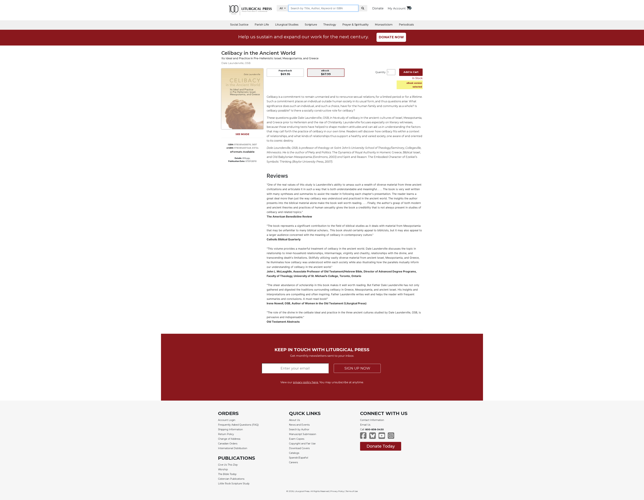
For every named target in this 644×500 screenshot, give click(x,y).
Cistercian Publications (231, 478)
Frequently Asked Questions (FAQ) (238, 424)
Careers (293, 462)
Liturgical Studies (287, 24)
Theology (329, 24)
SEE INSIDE (242, 134)
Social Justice (239, 24)
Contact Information (372, 420)
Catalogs (294, 452)
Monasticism (384, 24)
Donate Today (380, 446)
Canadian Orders (227, 443)
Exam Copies (296, 438)
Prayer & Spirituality (355, 24)
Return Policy (226, 434)
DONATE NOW (391, 37)
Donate (378, 8)
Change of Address (229, 438)
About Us (294, 420)
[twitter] (372, 437)
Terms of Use (352, 491)
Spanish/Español (298, 457)
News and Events (299, 424)
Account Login (226, 420)
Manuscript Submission (302, 434)
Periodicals (406, 24)
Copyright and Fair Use (302, 443)
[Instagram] (391, 437)
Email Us (365, 424)
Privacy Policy (337, 491)
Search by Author (299, 429)
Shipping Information (230, 429)
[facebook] (363, 437)
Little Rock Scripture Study (234, 483)
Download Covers (299, 448)
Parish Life (262, 24)
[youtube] (382, 437)
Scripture (311, 24)
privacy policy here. (306, 382)
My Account (397, 8)
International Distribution (232, 448)
